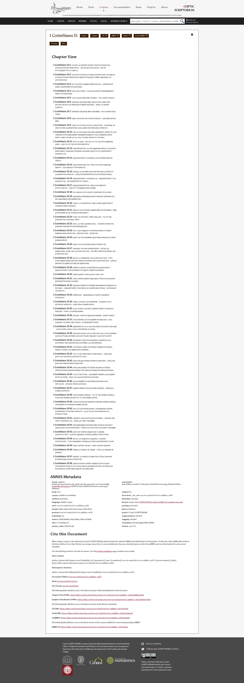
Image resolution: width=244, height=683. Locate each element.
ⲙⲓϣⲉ (93, 285)
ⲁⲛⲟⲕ (74, 125)
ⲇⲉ (79, 65)
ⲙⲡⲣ (74, 294)
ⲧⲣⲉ (85, 237)
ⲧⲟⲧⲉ (110, 258)
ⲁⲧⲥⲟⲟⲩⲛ (59, 304)
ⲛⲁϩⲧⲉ (100, 196)
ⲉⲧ (98, 137)
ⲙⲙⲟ (71, 67)
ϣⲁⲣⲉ (85, 294)
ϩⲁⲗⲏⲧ (94, 336)
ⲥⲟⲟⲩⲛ (62, 468)
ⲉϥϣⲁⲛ (84, 230)
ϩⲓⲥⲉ (74, 468)
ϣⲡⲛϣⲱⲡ (81, 425)
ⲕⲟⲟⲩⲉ (80, 192)
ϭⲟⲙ (92, 233)
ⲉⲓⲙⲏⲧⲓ (106, 315)
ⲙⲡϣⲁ (110, 125)
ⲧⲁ (110, 333)
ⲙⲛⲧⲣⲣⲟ (94, 230)
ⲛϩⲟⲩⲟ (94, 102)
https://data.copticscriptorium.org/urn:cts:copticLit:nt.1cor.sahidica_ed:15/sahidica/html (107, 595)
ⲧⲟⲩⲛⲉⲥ (83, 174)
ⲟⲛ (85, 67)
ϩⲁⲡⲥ (75, 237)
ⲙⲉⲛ (66, 342)
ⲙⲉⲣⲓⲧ (89, 463)
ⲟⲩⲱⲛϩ (83, 97)
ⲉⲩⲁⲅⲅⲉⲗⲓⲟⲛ (102, 65)
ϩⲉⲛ (61, 199)
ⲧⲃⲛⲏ (73, 336)
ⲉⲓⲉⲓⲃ (108, 445)
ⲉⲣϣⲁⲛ (84, 258)
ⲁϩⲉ (61, 70)
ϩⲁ (62, 86)
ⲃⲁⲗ (96, 425)
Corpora (103, 7)
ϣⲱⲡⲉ (83, 134)
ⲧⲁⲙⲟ (75, 65)
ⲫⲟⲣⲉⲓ (92, 401)
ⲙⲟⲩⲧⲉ (59, 127)
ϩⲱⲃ (92, 466)
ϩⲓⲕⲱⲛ (99, 401)
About (164, 7)
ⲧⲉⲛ (78, 167)
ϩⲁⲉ (74, 118)
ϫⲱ (83, 151)
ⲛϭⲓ (75, 167)
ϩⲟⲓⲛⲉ (98, 104)
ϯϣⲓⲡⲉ (86, 304)
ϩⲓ (77, 233)
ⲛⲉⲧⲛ (89, 188)
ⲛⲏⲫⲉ (75, 301)
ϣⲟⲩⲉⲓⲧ (91, 134)
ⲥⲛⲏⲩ (92, 65)
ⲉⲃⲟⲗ (92, 74)
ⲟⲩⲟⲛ (82, 118)
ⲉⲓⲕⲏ (106, 77)
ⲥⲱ (103, 288)
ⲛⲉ (76, 86)
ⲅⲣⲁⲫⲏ (79, 86)
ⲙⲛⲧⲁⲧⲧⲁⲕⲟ (81, 356)
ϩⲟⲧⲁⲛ (103, 248)
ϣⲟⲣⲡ (87, 84)
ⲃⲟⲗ (96, 251)
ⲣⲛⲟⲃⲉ (95, 301)
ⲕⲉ (87, 322)
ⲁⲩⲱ (73, 74)
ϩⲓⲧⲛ (103, 210)
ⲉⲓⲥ (74, 418)
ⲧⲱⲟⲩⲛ (98, 91)
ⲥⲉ (90, 148)
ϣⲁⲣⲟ (74, 134)
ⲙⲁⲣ (91, 288)
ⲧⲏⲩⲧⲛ (69, 70)
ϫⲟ (92, 315)
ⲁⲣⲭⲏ (70, 233)
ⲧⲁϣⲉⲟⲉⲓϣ (108, 141)
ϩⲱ (111, 118)
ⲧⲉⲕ (85, 445)
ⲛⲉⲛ (64, 86)
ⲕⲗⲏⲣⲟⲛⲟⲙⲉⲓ (60, 411)
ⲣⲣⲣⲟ (90, 237)
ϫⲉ (103, 74)
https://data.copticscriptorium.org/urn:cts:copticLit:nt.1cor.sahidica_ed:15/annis (94, 627)
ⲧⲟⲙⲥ (82, 91)
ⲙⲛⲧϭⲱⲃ (62, 363)
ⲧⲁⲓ (93, 141)
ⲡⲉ (107, 74)
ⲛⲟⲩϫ (103, 171)
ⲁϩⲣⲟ (85, 270)
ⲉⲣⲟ (63, 127)
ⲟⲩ (105, 74)
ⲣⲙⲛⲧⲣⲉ (63, 174)
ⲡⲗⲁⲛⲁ (79, 294)
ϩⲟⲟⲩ (58, 93)
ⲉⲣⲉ (72, 104)
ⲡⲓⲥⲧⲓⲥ (82, 167)
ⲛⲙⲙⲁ (101, 137)
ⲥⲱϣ (87, 360)
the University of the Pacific (105, 649)
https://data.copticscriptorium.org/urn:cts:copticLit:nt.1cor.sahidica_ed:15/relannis (95, 618)
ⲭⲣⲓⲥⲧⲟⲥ (110, 84)
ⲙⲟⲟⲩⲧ (63, 151)
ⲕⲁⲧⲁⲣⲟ (91, 329)
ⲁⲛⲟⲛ (109, 418)
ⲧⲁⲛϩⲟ (96, 377)
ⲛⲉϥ (103, 237)
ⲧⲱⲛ (82, 445)
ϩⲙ (103, 91)
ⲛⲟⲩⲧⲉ (104, 127)
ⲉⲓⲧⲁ (100, 97)
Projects (151, 7)
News (138, 7)
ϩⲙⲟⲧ (102, 132)
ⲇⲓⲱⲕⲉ (84, 127)
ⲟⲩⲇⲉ (86, 411)
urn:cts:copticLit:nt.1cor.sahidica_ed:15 (85, 577)
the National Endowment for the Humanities (112, 644)
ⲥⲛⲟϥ (110, 408)
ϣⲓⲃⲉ (93, 420)
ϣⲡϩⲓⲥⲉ (104, 134)
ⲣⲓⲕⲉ (91, 425)
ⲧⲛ (86, 65)
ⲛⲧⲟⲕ (82, 315)
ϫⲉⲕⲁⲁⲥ (113, 260)
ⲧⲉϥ (56, 134)
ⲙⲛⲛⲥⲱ (75, 102)
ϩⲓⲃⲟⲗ (97, 77)
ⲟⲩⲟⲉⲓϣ (106, 466)
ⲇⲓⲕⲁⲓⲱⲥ (81, 301)
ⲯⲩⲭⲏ (60, 377)
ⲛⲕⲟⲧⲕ (59, 107)
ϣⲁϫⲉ (112, 74)
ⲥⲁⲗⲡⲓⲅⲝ (109, 425)
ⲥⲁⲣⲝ (78, 333)
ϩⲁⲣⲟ (100, 270)
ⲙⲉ (96, 315)
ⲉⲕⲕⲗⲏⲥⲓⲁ (95, 127)
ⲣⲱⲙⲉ (75, 199)
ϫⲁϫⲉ (107, 237)
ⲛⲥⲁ (89, 127)
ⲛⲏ (75, 67)
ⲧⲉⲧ (81, 74)
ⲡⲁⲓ (108, 65)
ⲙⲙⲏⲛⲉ (81, 278)
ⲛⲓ (88, 294)
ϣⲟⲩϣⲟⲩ (94, 278)
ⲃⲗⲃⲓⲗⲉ (59, 322)
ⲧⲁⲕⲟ (61, 356)
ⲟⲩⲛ (75, 151)
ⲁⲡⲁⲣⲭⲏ (59, 205)
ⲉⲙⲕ (101, 441)
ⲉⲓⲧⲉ (74, 141)
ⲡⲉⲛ (100, 164)
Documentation (122, 7)
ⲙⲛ (96, 285)
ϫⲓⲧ (96, 67)
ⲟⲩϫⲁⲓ (87, 74)
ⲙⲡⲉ (102, 157)
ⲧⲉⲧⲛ (92, 67)
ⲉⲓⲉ (99, 157)
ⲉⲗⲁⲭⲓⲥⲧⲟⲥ (88, 125)
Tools (91, 7)
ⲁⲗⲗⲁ (97, 134)
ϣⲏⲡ (93, 456)
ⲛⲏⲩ (67, 311)
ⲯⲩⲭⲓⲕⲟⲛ (92, 367)
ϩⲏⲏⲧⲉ (78, 418)
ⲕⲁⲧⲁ (73, 86)
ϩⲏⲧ (107, 294)
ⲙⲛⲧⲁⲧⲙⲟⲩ (104, 434)
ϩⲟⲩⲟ (79, 104)
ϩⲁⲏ (79, 230)
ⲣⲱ (70, 270)
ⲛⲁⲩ (98, 274)
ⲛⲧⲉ (70, 427)
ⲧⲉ (83, 137)
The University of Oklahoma (82, 649)
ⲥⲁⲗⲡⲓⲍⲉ (61, 427)
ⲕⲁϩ (105, 340)
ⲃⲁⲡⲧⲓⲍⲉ (96, 267)
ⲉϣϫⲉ (82, 77)
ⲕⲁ (76, 248)
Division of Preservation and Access (103, 646)
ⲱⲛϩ (88, 196)
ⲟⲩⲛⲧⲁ (104, 278)
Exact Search (193, 22)
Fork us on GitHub (153, 644)
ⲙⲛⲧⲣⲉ (96, 171)
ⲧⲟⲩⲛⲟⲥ (107, 174)
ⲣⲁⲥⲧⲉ (62, 290)
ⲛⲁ (89, 65)
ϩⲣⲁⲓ (79, 196)
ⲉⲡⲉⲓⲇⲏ (76, 210)
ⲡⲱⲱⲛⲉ (62, 466)
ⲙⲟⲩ (58, 86)
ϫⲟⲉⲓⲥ (75, 281)
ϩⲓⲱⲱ (101, 431)
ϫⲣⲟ (111, 441)
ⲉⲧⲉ (99, 174)
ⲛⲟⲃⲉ (68, 86)
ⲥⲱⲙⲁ (81, 311)
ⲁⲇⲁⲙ (99, 216)
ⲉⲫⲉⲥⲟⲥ (111, 285)
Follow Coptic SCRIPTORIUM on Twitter (162, 649)
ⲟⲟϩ (101, 347)
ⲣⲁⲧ (64, 70)
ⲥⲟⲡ (59, 104)
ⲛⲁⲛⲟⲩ (60, 297)
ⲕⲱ (99, 237)
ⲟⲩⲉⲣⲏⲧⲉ (63, 240)
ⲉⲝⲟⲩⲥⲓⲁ (81, 233)
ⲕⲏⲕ (68, 322)
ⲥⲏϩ (85, 374)
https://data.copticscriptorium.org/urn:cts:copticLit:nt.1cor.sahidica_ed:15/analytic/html (114, 600)
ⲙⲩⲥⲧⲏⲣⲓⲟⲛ (98, 418)
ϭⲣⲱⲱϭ (84, 329)
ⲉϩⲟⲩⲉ (109, 134)
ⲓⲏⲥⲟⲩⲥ (69, 281)
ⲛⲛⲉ (99, 408)
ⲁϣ (68, 151)
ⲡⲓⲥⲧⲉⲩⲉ (63, 79)
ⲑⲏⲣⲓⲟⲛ (103, 285)
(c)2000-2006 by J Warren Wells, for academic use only (160, 502)
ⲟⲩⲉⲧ (106, 333)
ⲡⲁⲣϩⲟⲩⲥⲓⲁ (83, 226)
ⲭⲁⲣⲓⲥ (60, 134)
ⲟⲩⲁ (75, 223)
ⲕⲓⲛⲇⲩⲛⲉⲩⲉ (90, 274)
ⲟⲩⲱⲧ (65, 104)
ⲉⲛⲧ (56, 67)
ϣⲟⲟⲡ (84, 104)
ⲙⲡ (79, 134)
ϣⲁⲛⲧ (94, 237)
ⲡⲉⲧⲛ (89, 278)
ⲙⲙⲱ (83, 65)
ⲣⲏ (86, 347)
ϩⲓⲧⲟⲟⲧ (97, 74)
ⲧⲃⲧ (110, 336)
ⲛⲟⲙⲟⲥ (59, 452)
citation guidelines (104, 551)
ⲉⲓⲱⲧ (110, 230)
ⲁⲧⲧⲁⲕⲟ (95, 427)
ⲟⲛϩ (66, 377)
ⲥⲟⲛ (108, 102)
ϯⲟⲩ (99, 102)
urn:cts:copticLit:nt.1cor (67, 581)
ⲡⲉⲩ (75, 104)
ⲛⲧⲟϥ (57, 260)
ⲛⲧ (84, 210)
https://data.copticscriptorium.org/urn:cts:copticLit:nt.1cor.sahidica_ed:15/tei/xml (94, 609)
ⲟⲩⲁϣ (113, 326)
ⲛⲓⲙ (86, 118)
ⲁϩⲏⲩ (73, 322)
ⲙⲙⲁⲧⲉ (93, 196)
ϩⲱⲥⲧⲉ (75, 463)
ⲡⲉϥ (88, 223)
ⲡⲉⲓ (85, 196)
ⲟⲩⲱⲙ (96, 288)
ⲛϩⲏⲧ (74, 70)
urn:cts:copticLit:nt (70, 586)
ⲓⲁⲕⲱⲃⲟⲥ (96, 111)
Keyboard (191, 20)
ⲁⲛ (110, 77)
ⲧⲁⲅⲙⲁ (93, 223)
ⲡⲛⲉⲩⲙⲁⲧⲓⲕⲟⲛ (62, 370)
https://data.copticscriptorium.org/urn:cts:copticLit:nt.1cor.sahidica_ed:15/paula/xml (97, 613)
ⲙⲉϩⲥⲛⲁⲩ (110, 388)
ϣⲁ (88, 104)
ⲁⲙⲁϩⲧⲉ (92, 77)
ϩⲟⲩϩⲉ (98, 118)
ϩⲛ (56, 151)
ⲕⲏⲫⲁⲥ (94, 97)
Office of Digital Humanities (74, 646)
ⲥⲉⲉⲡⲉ (90, 322)
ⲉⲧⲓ (74, 188)
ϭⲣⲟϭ (96, 322)
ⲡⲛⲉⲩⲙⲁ (88, 377)
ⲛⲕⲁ (78, 248)
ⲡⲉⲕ (104, 445)
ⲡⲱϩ (70, 134)
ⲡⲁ (96, 65)
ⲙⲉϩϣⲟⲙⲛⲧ (109, 91)
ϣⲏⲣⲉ (63, 260)
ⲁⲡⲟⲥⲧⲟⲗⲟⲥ (111, 111)
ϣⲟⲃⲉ (74, 349)
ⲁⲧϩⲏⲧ (76, 315)
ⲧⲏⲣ (56, 114)
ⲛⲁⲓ (69, 104)
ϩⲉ (91, 118)
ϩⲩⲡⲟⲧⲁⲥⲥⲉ (81, 251)
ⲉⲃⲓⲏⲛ (65, 199)
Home (80, 7)
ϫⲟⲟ (62, 251)
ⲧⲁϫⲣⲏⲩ (106, 463)
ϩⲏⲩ (61, 288)
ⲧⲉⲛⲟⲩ (91, 104)
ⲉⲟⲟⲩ (62, 342)
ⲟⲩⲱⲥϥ (63, 233)
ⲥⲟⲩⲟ (79, 322)
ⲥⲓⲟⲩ (59, 349)
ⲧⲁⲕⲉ (103, 294)
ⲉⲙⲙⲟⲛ (76, 267)
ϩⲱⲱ (80, 274)
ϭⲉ (78, 141)
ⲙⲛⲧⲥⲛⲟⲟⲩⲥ (110, 97)
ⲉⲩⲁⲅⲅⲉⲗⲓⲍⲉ (64, 67)
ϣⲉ (104, 102)
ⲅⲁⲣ (76, 84)
